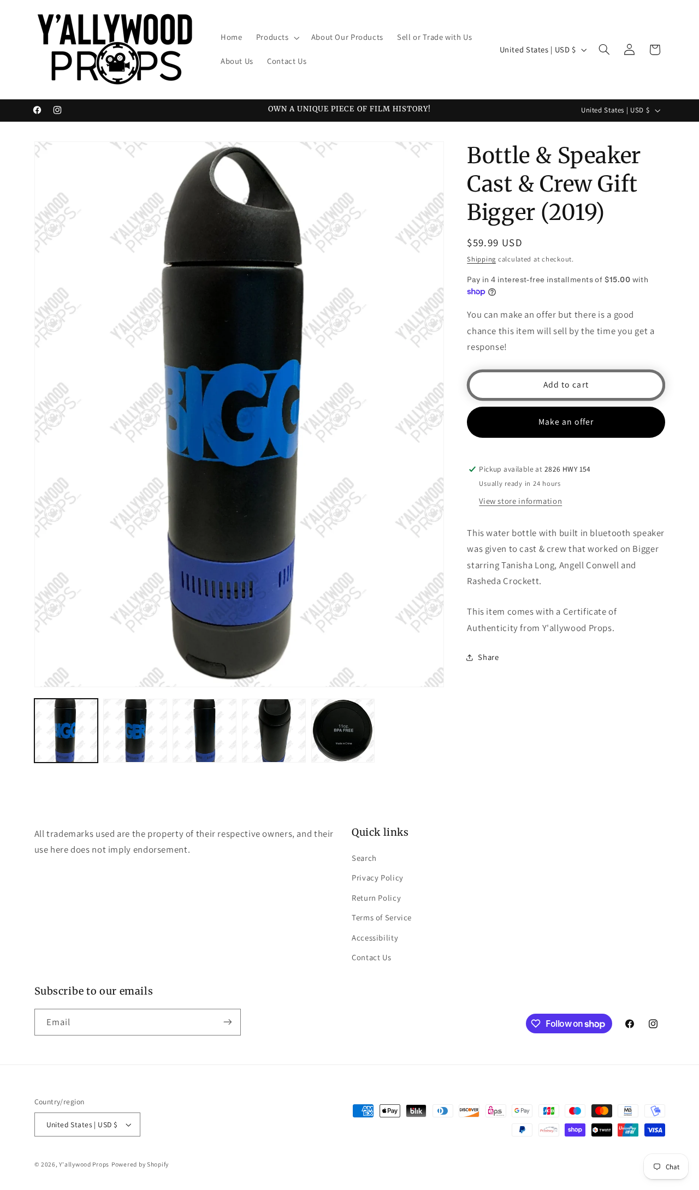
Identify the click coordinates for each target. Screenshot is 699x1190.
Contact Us (371, 957)
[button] (276, 38)
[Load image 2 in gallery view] (135, 730)
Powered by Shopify (140, 1164)
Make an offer (566, 421)
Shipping (481, 259)
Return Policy (376, 897)
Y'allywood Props (84, 1164)
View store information (520, 501)
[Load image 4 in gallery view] (273, 730)
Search (364, 858)
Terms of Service (382, 917)
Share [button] (488, 657)
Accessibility (375, 937)
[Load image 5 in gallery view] (343, 730)
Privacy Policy (378, 877)
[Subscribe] (227, 1022)
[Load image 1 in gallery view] (66, 730)
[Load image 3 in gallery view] (204, 730)
